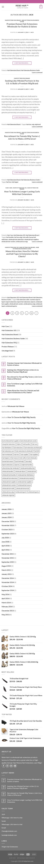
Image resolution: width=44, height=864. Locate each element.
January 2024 (6, 517)
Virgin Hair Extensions (10, 847)
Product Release (8, 347)
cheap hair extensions (8, 444)
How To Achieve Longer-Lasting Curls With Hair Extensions (22, 192)
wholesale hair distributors (26, 475)
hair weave (14, 458)
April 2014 (5, 598)
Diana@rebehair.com (9, 831)
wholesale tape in (21, 492)
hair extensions (18, 447)
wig (33, 124)
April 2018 (5, 546)
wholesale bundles (7, 471)
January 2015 (6, 574)
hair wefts (26, 237)
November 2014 (8, 582)
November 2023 (8, 525)
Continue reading (22, 63)
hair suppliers (34, 454)
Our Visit (12, 858)
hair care (34, 444)
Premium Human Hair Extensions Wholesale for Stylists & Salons (22, 25)
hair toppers (5, 458)
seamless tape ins (35, 299)
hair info (36, 451)
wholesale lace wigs (22, 241)
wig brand (38, 124)
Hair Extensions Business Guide (29, 21)
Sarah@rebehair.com (9, 835)
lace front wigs (19, 461)
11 (31, 313)
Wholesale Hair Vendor (26, 858)
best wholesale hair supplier (10, 441)
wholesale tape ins (11, 306)
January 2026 (6, 509)
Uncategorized (7, 351)
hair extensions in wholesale (24, 451)
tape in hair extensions (23, 302)
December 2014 (8, 578)
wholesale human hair (22, 488)
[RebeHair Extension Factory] (22, 7)
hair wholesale (32, 458)
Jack (31, 15)
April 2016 (5, 550)
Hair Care (9, 188)
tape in (4, 302)
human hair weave (7, 461)
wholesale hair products (26, 478)
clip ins (19, 444)
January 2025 (6, 513)
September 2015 (8, 562)
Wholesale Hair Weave (15, 406)
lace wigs (28, 461)
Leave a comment (37, 72)
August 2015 (6, 566)
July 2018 (5, 538)
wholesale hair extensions (16, 239)
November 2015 (8, 558)
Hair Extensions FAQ (9, 343)
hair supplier (24, 454)
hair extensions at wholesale (33, 447)
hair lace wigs (18, 237)
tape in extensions (11, 302)
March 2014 (6, 602)
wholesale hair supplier (9, 482)
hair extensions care (8, 451)
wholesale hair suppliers (31, 239)
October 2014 (7, 586)
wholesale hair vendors (8, 241)
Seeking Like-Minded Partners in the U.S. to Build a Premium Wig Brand (22, 82)
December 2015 (8, 554)
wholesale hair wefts (8, 488)
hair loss (28, 124)
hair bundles (10, 237)
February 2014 (7, 606)
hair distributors (7, 447)
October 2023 (7, 529)
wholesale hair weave (24, 485)
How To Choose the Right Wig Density (21, 417)
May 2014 (5, 594)
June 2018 (5, 542)
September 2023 (8, 534)
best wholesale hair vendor (29, 441)
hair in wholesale (7, 454)
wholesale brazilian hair (28, 468)
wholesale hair (31, 471)
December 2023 (8, 521)
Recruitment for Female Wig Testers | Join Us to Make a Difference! (22, 137)
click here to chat (16, 818)
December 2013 (8, 611)
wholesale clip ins (20, 471)
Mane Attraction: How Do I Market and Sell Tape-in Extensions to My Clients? (22, 254)
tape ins (33, 302)
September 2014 (8, 590)
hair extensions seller (23, 299)
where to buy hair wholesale (10, 468)
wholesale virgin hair (8, 495)
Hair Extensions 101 (20, 188)
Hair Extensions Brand (13, 20)
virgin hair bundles (26, 465)
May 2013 (5, 615)
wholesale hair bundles (9, 475)
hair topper (15, 182)
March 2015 (6, 570)
